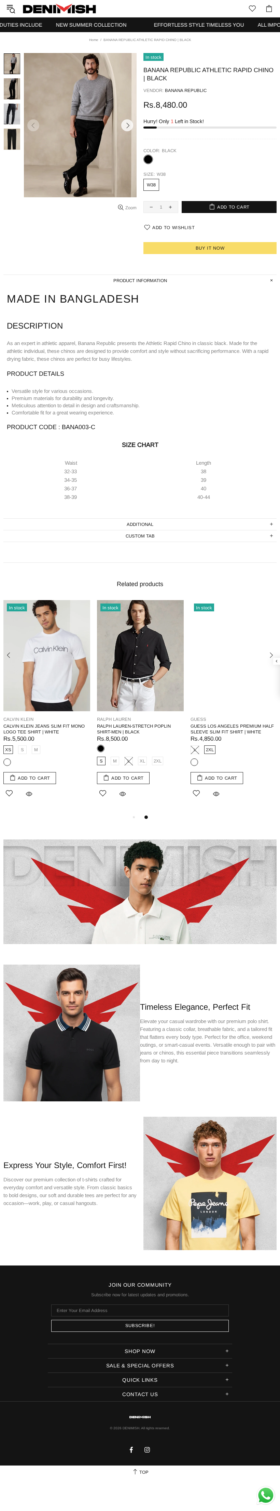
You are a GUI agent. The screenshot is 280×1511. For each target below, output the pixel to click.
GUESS (198, 719)
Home (93, 40)
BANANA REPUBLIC (186, 90)
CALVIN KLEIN (18, 719)
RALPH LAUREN (114, 719)
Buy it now (210, 248)
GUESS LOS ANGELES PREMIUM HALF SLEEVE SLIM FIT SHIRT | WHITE (232, 729)
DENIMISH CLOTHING (59, 8)
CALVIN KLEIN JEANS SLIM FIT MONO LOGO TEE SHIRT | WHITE (44, 729)
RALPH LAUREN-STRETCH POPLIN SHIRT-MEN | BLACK (134, 729)
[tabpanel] (47, 706)
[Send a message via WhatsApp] (266, 1495)
